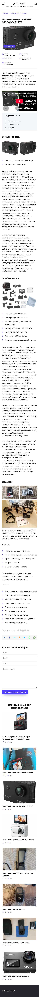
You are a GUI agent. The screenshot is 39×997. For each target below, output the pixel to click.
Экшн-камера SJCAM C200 (14, 909)
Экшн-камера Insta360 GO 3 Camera (18, 840)
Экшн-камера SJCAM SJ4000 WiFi (18, 806)
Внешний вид (14, 121)
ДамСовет (19, 3)
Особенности (13, 124)
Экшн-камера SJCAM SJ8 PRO (16, 976)
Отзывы (11, 128)
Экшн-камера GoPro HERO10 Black (18, 773)
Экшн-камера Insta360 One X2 (16, 943)
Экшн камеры (9, 46)
